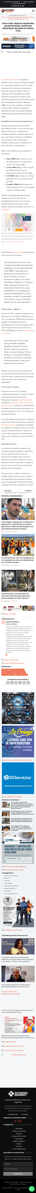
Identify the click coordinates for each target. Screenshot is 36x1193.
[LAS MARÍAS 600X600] (11, 797)
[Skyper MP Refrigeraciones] (12, 663)
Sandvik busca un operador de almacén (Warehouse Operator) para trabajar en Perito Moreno (15, 595)
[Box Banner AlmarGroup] (12, 930)
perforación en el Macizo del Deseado (13, 672)
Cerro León (5, 670)
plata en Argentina (8, 674)
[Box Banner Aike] (8, 1042)
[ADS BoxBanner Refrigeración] (14, 866)
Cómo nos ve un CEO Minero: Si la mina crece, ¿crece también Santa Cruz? (17, 1011)
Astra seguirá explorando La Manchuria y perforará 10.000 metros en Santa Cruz (15, 986)
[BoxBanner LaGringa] (18, 757)
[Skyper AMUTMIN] (18, 41)
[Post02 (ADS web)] (18, 1055)
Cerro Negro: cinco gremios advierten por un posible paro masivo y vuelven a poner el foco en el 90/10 (22, 828)
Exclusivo (22, 15)
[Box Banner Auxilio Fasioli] (12, 870)
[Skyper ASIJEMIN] (18, 48)
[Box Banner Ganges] (18, 927)
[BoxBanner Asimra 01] (18, 723)
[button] (33, 10)
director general (17, 252)
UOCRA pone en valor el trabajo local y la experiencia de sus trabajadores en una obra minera (17, 560)
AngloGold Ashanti (25, 400)
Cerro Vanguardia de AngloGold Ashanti (14, 242)
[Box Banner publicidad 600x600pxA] (17, 760)
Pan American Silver (8, 425)
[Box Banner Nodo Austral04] (13, 1046)
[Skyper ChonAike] (8, 614)
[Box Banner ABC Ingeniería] (18, 863)
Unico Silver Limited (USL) (10, 79)
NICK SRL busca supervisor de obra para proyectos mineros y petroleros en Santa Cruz (17, 1037)
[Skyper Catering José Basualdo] (18, 610)
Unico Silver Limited (21, 674)
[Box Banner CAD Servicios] (12, 1050)
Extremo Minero (13, 15)
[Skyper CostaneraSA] (10, 660)
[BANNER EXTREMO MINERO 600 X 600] (18, 793)
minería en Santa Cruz (17, 670)
